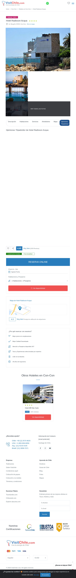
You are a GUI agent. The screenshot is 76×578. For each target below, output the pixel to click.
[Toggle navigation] (73, 3)
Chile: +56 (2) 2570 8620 (21, 441)
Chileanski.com (11, 498)
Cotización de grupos (13, 474)
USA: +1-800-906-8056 (20, 443)
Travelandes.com (11, 494)
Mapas (41, 478)
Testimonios (10, 464)
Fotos (41, 474)
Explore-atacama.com (13, 501)
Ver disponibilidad (39, 288)
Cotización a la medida (13, 478)
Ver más (36, 575)
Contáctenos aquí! (12, 471)
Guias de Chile (44, 467)
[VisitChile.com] (20, 543)
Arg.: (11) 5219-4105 (19, 446)
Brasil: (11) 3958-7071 (20, 448)
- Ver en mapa (30, 24)
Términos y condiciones (14, 481)
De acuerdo (45, 575)
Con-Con (14, 9)
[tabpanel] (38, 402)
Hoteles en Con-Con (25, 9)
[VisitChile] (13, 3)
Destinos (42, 464)
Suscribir (44, 514)
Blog (40, 471)
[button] (69, 4)
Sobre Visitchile (11, 467)
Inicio (7, 9)
